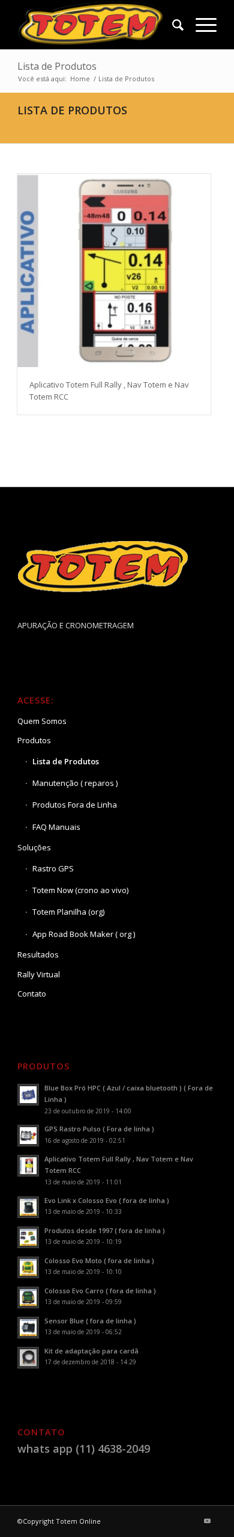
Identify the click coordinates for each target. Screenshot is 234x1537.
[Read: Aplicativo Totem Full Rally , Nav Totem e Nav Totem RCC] (28, 1166)
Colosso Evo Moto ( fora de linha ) (99, 1260)
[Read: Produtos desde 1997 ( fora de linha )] (28, 1237)
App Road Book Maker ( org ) (83, 934)
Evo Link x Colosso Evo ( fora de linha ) (106, 1200)
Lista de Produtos (57, 66)
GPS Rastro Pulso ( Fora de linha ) (99, 1128)
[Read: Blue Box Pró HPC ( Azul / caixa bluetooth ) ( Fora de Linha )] (28, 1095)
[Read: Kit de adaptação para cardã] (28, 1357)
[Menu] (200, 25)
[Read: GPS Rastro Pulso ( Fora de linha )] (28, 1135)
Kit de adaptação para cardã (91, 1350)
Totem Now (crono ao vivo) (80, 890)
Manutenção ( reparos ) (75, 783)
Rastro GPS (53, 868)
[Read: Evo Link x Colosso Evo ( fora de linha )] (28, 1207)
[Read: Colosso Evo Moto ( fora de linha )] (28, 1267)
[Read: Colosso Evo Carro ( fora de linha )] (28, 1297)
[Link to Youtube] (208, 1521)
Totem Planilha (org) (68, 911)
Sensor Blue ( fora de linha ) (90, 1320)
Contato (31, 993)
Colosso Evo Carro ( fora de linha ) (100, 1290)
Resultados (38, 954)
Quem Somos (42, 721)
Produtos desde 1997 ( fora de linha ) (104, 1230)
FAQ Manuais (56, 826)
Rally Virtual (38, 974)
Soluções (34, 847)
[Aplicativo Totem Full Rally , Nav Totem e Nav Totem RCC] (114, 271)
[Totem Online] (96, 25)
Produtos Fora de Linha (74, 804)
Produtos (34, 740)
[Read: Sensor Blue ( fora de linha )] (28, 1327)
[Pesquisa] (172, 25)
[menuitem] (172, 25)
